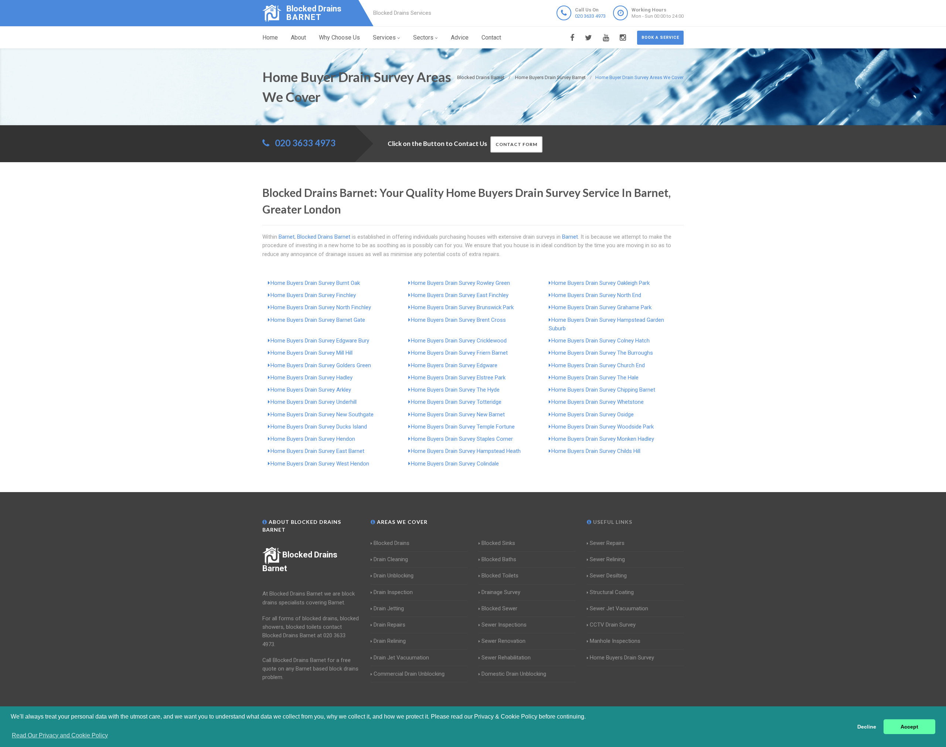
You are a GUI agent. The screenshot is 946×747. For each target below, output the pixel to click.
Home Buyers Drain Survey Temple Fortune (463, 426)
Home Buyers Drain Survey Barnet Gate (317, 320)
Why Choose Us (339, 37)
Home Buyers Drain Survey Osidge (592, 414)
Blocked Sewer (499, 608)
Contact (491, 37)
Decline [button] (866, 727)
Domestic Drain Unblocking (513, 674)
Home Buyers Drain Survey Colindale (455, 463)
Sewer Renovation (503, 641)
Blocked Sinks (498, 543)
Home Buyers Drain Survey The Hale (595, 377)
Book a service (660, 37)
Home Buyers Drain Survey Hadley (311, 377)
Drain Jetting (389, 608)
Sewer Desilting (608, 575)
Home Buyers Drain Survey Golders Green (320, 365)
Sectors (423, 37)
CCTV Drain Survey (613, 624)
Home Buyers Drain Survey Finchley (313, 295)
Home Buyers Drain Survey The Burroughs (602, 352)
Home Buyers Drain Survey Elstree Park (458, 377)
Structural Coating (612, 592)
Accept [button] (909, 727)
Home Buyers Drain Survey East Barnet (317, 451)
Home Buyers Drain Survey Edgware (454, 365)
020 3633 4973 (590, 16)
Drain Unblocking (394, 575)
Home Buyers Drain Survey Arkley (310, 389)
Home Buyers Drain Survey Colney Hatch (600, 340)
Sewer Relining (607, 559)
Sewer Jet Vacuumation (619, 608)
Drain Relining (390, 641)
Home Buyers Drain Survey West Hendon (319, 463)
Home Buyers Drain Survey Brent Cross (458, 320)
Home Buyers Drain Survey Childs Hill (595, 451)
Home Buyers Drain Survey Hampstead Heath (466, 451)
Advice (460, 37)
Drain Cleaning (391, 559)
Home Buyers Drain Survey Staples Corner (462, 439)
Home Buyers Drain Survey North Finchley (320, 307)
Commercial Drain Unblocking (409, 674)
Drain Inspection (393, 592)
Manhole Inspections (615, 641)
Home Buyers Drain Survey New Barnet (458, 414)
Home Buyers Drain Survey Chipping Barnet (603, 389)
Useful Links (612, 522)
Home (270, 37)
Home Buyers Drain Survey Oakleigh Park (600, 283)
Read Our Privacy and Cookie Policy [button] (60, 735)
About (298, 37)
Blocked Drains (391, 543)
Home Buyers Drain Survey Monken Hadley (602, 439)
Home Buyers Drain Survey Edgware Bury (319, 340)
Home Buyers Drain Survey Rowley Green (460, 283)
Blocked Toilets (499, 575)
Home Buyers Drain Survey (622, 657)
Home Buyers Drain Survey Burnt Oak (315, 283)
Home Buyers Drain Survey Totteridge (456, 402)
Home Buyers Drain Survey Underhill (313, 402)
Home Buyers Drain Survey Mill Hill (311, 352)
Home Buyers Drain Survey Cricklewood (459, 340)
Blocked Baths (498, 559)
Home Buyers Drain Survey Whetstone (597, 402)
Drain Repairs (389, 624)
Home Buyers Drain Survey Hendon (312, 439)
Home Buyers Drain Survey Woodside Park (602, 426)
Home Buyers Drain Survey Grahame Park (601, 307)
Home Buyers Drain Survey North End (596, 295)
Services (384, 37)
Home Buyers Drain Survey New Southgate (322, 414)
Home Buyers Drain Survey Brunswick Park (462, 307)
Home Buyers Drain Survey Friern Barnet (459, 352)
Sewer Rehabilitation (506, 657)
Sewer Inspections (504, 624)
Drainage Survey (500, 592)
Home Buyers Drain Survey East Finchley (459, 295)
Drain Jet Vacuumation (401, 657)
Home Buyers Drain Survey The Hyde (455, 389)
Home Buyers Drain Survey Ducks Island (318, 426)
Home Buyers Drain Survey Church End (598, 365)
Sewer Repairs (607, 543)
